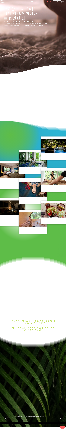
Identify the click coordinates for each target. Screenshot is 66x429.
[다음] (60, 418)
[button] (33, 159)
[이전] (5, 418)
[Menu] (63, 1)
